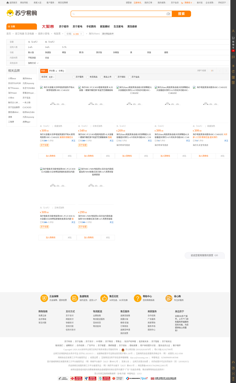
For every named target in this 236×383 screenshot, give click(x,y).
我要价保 (124, 319)
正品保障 (53, 296)
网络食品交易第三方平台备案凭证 (72, 357)
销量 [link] (43, 71)
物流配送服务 (99, 319)
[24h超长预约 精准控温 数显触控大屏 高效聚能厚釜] (134, 103)
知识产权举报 (130, 341)
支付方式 (70, 311)
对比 (70, 156)
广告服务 (151, 319)
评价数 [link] (52, 71)
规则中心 (151, 330)
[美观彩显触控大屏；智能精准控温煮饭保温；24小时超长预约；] (57, 103)
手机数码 (91, 26)
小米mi (11, 98)
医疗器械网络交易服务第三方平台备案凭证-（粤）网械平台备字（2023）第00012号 (82, 362)
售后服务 (124, 311)
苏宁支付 (70, 316)
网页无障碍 (63, 3)
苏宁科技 (68, 341)
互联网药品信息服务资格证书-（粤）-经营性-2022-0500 (159, 353)
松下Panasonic (14, 88)
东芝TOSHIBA (29, 88)
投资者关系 (144, 341)
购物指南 (43, 311)
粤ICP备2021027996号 (163, 349)
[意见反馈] (233, 367)
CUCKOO (27, 107)
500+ (46, 141)
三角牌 (11, 122)
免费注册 (42, 316)
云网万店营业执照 (140, 362)
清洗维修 (132, 26)
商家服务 (152, 311)
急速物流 (84, 296)
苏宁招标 (123, 345)
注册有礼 (137, 3)
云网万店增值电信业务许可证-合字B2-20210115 (73, 353)
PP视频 (99, 341)
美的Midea (27, 78)
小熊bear (12, 78)
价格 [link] (61, 71)
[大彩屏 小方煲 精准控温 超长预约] (210, 103)
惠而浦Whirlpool (14, 112)
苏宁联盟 (101, 345)
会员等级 (42, 319)
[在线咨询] (233, 362)
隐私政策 (133, 345)
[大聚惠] (48, 26)
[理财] (233, 65)
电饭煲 (57, 33)
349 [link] (82, 130)
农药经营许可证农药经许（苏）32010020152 (170, 362)
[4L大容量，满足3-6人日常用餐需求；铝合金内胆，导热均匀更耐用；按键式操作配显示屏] (96, 185)
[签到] (233, 77)
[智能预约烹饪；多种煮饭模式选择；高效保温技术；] (96, 103)
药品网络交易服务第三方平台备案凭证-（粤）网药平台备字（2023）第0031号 (101, 366)
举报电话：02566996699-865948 (165, 357)
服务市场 (151, 326)
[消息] (233, 57)
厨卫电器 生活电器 (24, 33)
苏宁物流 (109, 341)
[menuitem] (78, 77)
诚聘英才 (70, 345)
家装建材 (105, 26)
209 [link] (120, 130)
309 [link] (44, 130)
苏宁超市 (64, 26)
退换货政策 (125, 316)
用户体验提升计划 (148, 345)
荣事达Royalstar (29, 93)
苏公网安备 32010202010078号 (138, 349)
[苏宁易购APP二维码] (233, 373)
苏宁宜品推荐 (14, 107)
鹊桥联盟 (112, 345)
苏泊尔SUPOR (14, 83)
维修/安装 (124, 323)
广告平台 (91, 345)
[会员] (233, 31)
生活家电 (118, 26)
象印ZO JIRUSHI (14, 103)
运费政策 (97, 316)
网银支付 (70, 319)
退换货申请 (125, 330)
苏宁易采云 (167, 341)
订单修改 (124, 326)
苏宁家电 (77, 26)
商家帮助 (151, 323)
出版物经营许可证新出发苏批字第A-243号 (115, 353)
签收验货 (97, 323)
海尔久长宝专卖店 (200, 145)
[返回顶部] (233, 379)
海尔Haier (12, 93)
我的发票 (124, 333)
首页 (8, 33)
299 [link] (82, 212)
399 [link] (159, 130)
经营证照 (94, 357)
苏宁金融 (79, 341)
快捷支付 (70, 323)
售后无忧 (113, 296)
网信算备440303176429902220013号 (153, 366)
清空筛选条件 (108, 34)
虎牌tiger (26, 122)
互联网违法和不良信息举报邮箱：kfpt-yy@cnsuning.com (124, 357)
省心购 (177, 296)
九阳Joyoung (28, 83)
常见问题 (42, 323)
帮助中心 (147, 296)
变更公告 (125, 362)
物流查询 (97, 326)
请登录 (129, 3)
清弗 (10, 117)
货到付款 (70, 326)
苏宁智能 (155, 341)
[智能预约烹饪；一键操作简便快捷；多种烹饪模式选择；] (57, 185)
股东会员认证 (164, 345)
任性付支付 (70, 330)
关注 (73, 141)
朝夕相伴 (177, 345)
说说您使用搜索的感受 (204, 255)
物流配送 (97, 311)
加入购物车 (51, 156)
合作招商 (151, 316)
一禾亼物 (26, 103)
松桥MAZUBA (29, 112)
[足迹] (233, 71)
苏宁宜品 (26, 98)
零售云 (119, 341)
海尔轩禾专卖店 (123, 145)
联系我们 (59, 345)
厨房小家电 (43, 33)
